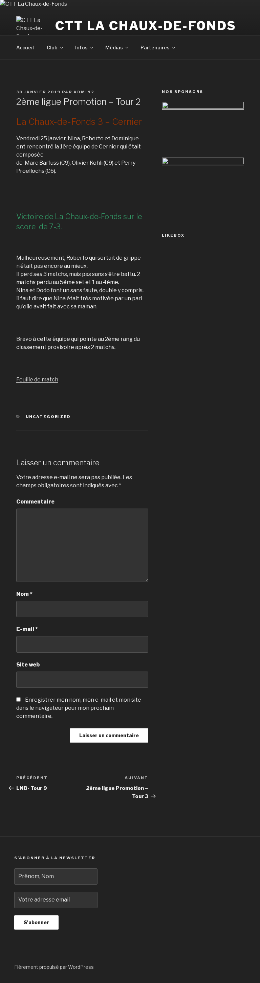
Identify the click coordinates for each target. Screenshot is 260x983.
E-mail (27, 629)
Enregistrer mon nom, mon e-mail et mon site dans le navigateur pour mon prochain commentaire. (78, 708)
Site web (28, 664)
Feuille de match (37, 379)
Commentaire (35, 501)
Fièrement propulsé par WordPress (54, 967)
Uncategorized (48, 416)
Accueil (25, 47)
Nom (24, 594)
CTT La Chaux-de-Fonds (145, 25)
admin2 (83, 92)
